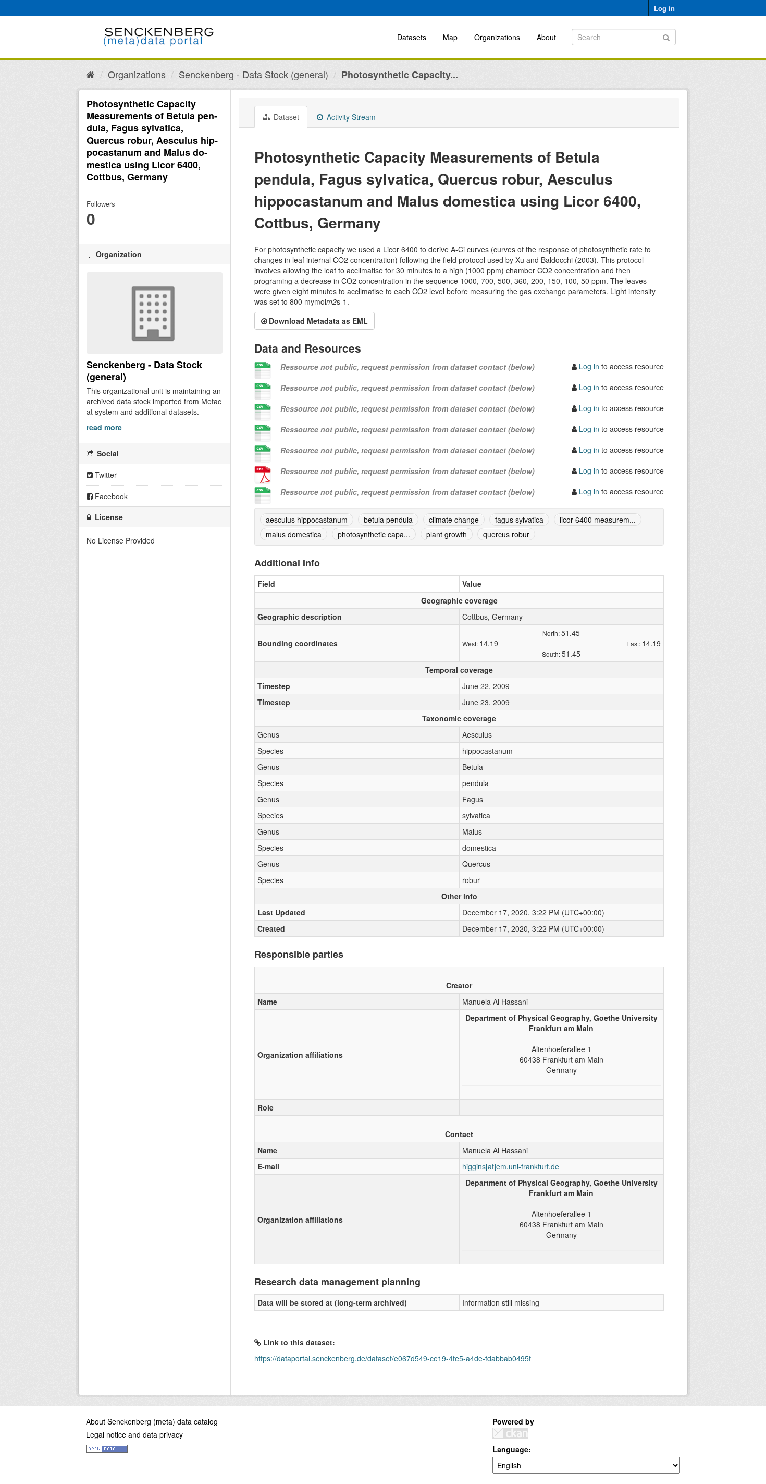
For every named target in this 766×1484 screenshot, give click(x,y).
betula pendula (388, 519)
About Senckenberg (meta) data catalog (152, 1421)
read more (104, 427)
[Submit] (666, 36)
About (546, 37)
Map (450, 37)
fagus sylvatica (519, 519)
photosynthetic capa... (374, 534)
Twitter (105, 474)
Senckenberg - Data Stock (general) (253, 74)
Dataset (285, 117)
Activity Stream (350, 117)
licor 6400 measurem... (598, 519)
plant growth (446, 534)
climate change (454, 519)
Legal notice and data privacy (134, 1434)
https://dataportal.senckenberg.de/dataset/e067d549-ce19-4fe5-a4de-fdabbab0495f (392, 1358)
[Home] (90, 74)
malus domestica (294, 534)
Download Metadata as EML (318, 321)
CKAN (510, 1433)
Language (510, 1449)
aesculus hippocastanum (307, 519)
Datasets (411, 37)
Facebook (110, 496)
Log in (664, 8)
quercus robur (506, 534)
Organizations (497, 37)
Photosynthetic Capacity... (399, 74)
